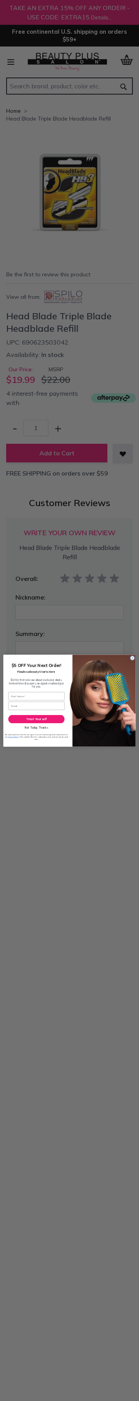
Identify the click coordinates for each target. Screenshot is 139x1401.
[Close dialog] (132, 658)
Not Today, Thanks (36, 727)
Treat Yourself (36, 719)
